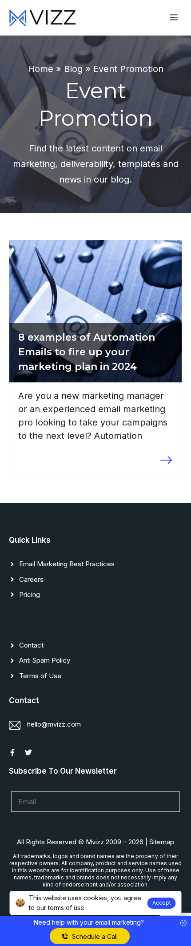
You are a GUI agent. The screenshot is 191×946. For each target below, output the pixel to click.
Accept (161, 902)
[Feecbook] (12, 752)
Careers (31, 579)
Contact (31, 645)
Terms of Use (40, 676)
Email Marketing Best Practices (67, 564)
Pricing (29, 594)
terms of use (66, 907)
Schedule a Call (95, 936)
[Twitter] (28, 752)
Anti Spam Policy (44, 660)
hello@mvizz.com (54, 724)
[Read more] (166, 460)
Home (40, 69)
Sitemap (161, 842)
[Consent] (183, 923)
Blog (73, 69)
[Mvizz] (42, 17)
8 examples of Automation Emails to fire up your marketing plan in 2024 (86, 352)
